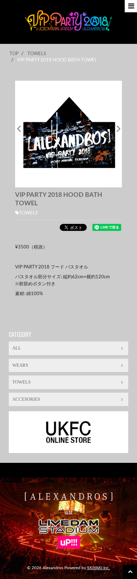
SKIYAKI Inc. (98, 568)
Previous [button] (18, 128)
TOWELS (28, 213)
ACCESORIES (26, 399)
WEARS (20, 365)
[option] (68, 134)
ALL (16, 348)
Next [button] (118, 128)
